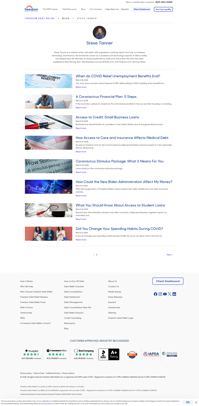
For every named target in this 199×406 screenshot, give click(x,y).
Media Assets (114, 291)
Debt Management (73, 302)
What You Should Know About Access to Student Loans (120, 205)
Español (125, 9)
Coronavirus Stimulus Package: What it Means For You (120, 161)
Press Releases (115, 297)
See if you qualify (163, 9)
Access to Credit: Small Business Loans (107, 117)
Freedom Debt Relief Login (120, 318)
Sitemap (112, 312)
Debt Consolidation (73, 291)
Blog (66, 328)
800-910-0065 (163, 2)
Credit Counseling (72, 318)
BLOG (65, 18)
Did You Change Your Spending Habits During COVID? (119, 228)
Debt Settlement (72, 297)
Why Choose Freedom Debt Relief (36, 291)
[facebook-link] (155, 294)
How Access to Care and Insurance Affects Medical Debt (122, 137)
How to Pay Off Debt (74, 281)
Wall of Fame (26, 307)
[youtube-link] (165, 294)
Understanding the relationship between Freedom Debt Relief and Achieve (51, 394)
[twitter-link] (169, 294)
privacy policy (47, 403)
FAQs (22, 318)
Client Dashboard (142, 9)
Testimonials (26, 312)
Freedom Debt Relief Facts (32, 302)
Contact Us (113, 286)
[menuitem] (50, 9)
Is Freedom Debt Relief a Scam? (35, 323)
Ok (188, 402)
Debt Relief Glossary (74, 312)
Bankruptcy (69, 323)
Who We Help (26, 286)
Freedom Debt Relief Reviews (34, 297)
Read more (81, 87)
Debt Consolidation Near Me (77, 307)
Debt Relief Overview (74, 286)
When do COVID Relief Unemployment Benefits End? (118, 76)
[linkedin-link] (174, 294)
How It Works (26, 281)
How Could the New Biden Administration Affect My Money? (124, 181)
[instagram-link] (160, 294)
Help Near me (112, 9)
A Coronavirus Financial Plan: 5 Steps (106, 96)
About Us (112, 281)
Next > (170, 254)
